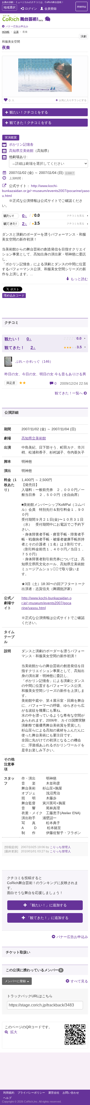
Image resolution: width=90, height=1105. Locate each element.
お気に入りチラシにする (72, 100)
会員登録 (50, 8)
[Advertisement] (45, 1072)
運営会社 (53, 1092)
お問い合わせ (70, 1092)
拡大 (13, 1032)
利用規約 (8, 1092)
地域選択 (9, 8)
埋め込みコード (14, 295)
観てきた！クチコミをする (31, 123)
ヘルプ (7, 1097)
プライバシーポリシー (31, 1092)
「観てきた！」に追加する (47, 918)
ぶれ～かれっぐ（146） (33, 361)
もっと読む (79, 279)
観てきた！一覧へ (69, 393)
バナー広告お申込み (17, 26)
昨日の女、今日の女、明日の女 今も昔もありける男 (45, 374)
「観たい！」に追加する (47, 905)
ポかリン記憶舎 (21, 144)
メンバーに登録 (15, 981)
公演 (16, 31)
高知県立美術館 (21, 151)
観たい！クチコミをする (29, 112)
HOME (6, 31)
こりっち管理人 (60, 847)
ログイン (31, 8)
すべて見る (79, 981)
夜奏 (6, 47)
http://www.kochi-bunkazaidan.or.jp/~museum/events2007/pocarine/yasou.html (46, 191)
